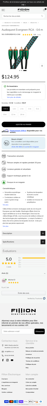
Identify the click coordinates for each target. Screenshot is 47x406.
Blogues (4, 389)
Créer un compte (31, 382)
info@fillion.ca (9, 351)
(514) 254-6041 (16, 147)
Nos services (6, 385)
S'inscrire (40, 331)
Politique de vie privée (33, 358)
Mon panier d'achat (32, 389)
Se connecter (30, 379)
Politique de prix (31, 364)
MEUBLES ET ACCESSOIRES (12, 22)
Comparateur (30, 392)
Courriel (26, 147)
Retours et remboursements (35, 351)
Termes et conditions (32, 361)
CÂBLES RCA (33, 22)
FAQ (27, 367)
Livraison (29, 354)
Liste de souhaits (31, 385)
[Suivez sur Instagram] (7, 360)
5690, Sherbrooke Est (11, 345)
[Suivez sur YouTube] (12, 360)
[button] (23, 273)
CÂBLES (25, 22)
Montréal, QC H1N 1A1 (12, 347)
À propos (5, 379)
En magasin (34, 147)
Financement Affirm (18, 131)
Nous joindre (30, 347)
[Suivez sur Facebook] (3, 360)
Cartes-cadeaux (7, 392)
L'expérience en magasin (10, 382)
